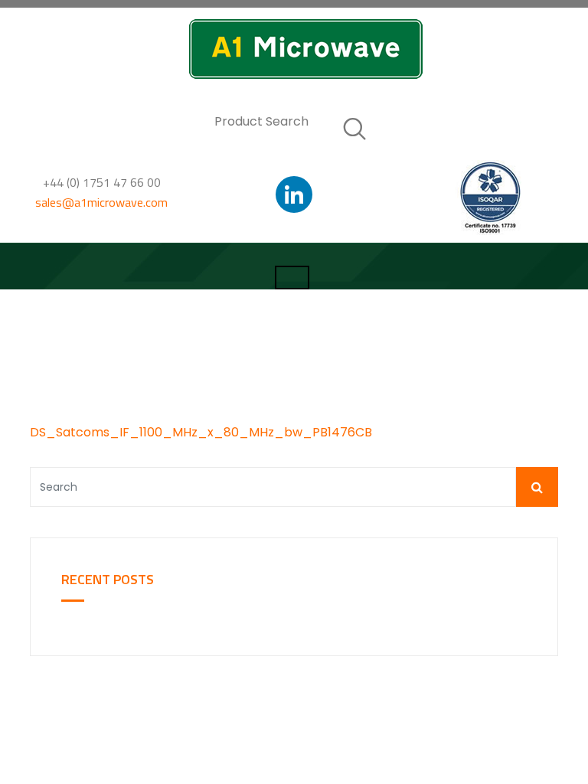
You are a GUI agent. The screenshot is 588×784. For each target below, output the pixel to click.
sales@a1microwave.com (101, 202)
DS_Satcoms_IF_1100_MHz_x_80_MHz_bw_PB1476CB (201, 432)
